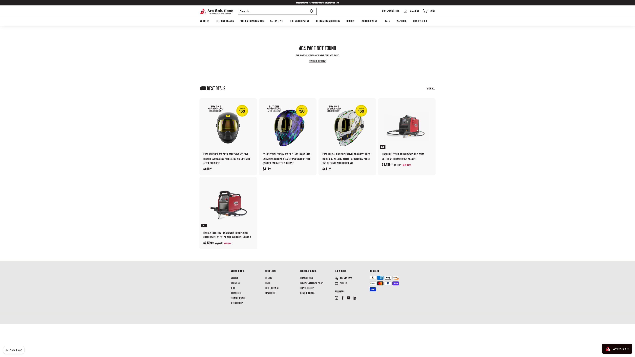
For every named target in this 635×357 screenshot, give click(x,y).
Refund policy (237, 303)
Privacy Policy (306, 278)
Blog (233, 288)
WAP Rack (401, 21)
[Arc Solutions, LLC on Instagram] (336, 298)
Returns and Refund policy (311, 283)
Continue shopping (317, 61)
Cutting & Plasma (225, 21)
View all (431, 88)
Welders (204, 21)
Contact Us (235, 283)
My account (270, 293)
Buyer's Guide (420, 21)
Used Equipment (369, 21)
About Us (234, 278)
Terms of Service (238, 298)
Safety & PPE (276, 21)
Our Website (236, 293)
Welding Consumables (252, 21)
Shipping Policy (307, 288)
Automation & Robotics (328, 21)
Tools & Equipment (299, 21)
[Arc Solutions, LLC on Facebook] (342, 298)
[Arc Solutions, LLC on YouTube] (348, 298)
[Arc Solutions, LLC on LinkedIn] (354, 298)
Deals (387, 21)
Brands (350, 21)
